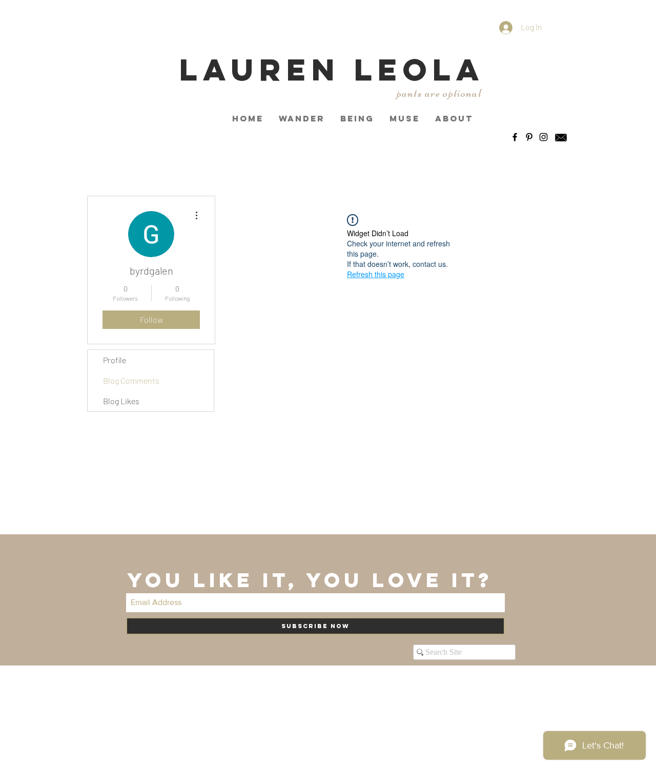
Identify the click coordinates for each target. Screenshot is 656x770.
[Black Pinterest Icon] (529, 137)
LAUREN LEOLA (332, 69)
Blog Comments (131, 380)
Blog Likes (121, 401)
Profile (114, 360)
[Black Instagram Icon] (543, 137)
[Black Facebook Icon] (514, 137)
